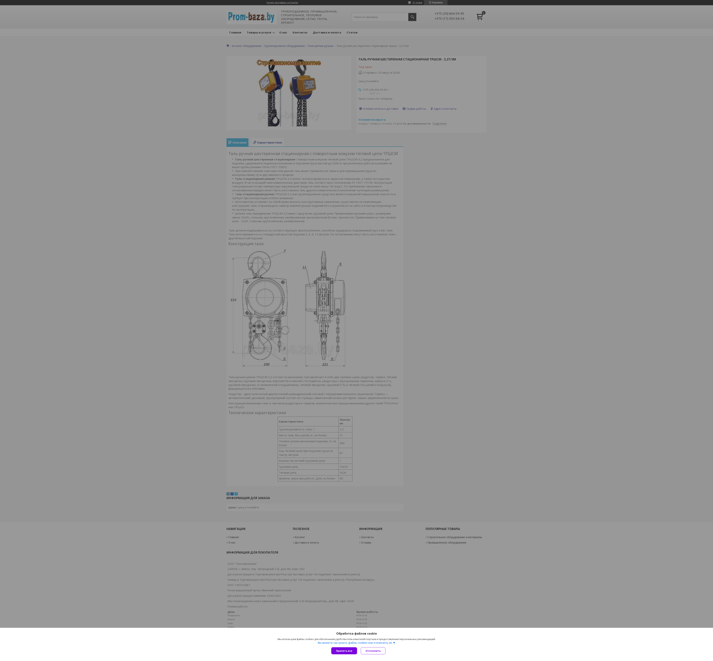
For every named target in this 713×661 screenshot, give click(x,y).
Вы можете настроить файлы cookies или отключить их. (355, 642)
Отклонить (373, 650)
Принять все (344, 650)
